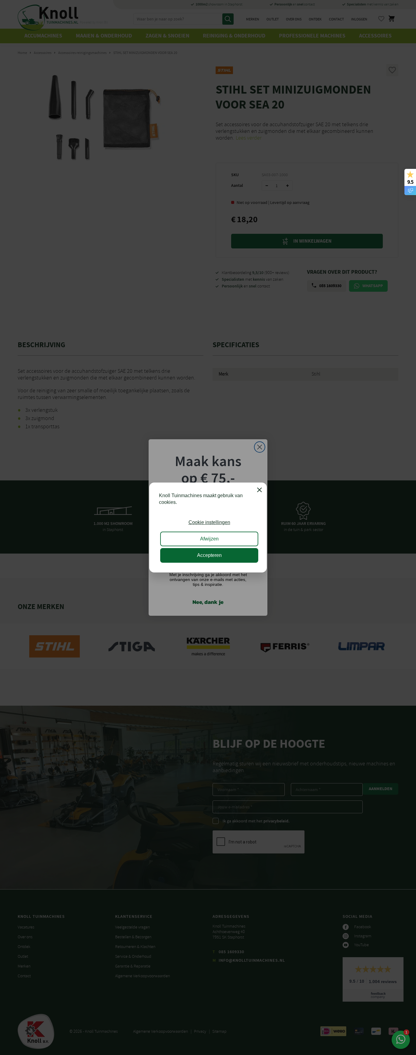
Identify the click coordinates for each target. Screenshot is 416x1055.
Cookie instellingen (209, 522)
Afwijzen (209, 538)
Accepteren (209, 555)
